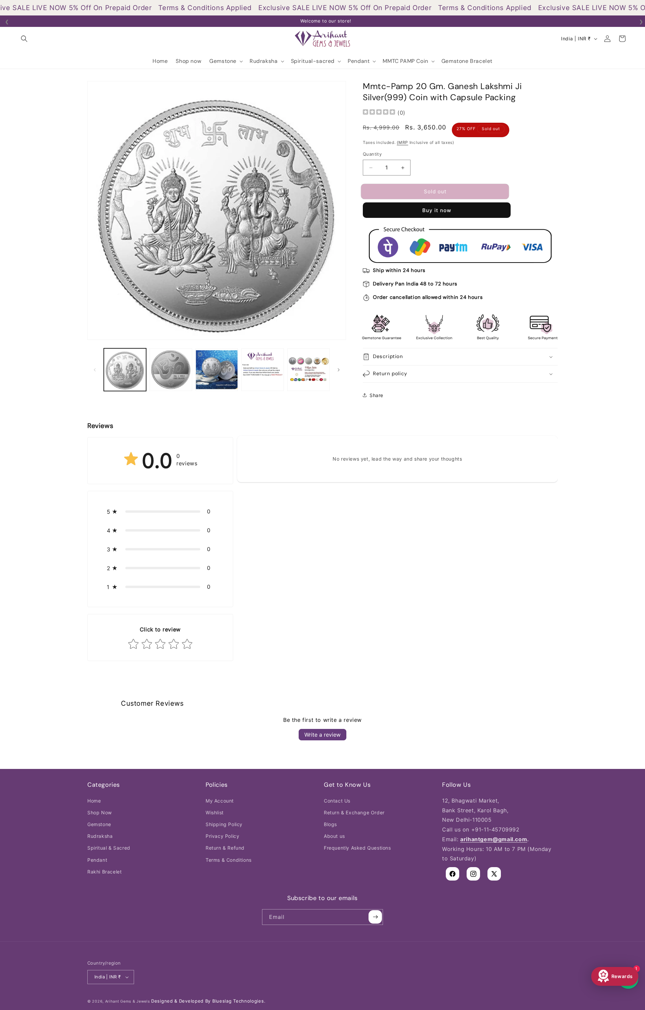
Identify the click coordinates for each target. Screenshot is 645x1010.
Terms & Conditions (229, 859)
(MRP (402, 142)
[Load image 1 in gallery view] (125, 369)
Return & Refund (225, 848)
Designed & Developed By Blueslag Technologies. (208, 1001)
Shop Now (99, 812)
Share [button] (376, 395)
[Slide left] (94, 369)
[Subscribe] (375, 917)
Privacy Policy (222, 836)
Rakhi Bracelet (104, 871)
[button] (24, 38)
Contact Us (337, 800)
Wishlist (215, 812)
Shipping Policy (224, 824)
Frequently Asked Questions (357, 848)
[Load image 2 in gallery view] (170, 369)
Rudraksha (100, 836)
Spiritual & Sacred (108, 848)
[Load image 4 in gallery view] (262, 369)
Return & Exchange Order (354, 812)
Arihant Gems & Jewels (127, 1001)
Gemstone (99, 824)
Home (94, 800)
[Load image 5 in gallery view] (308, 369)
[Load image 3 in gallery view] (217, 369)
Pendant (97, 859)
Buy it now (436, 210)
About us (334, 836)
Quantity (372, 154)
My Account (220, 800)
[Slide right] (338, 369)
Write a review (322, 735)
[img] (379, 112)
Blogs (330, 824)
